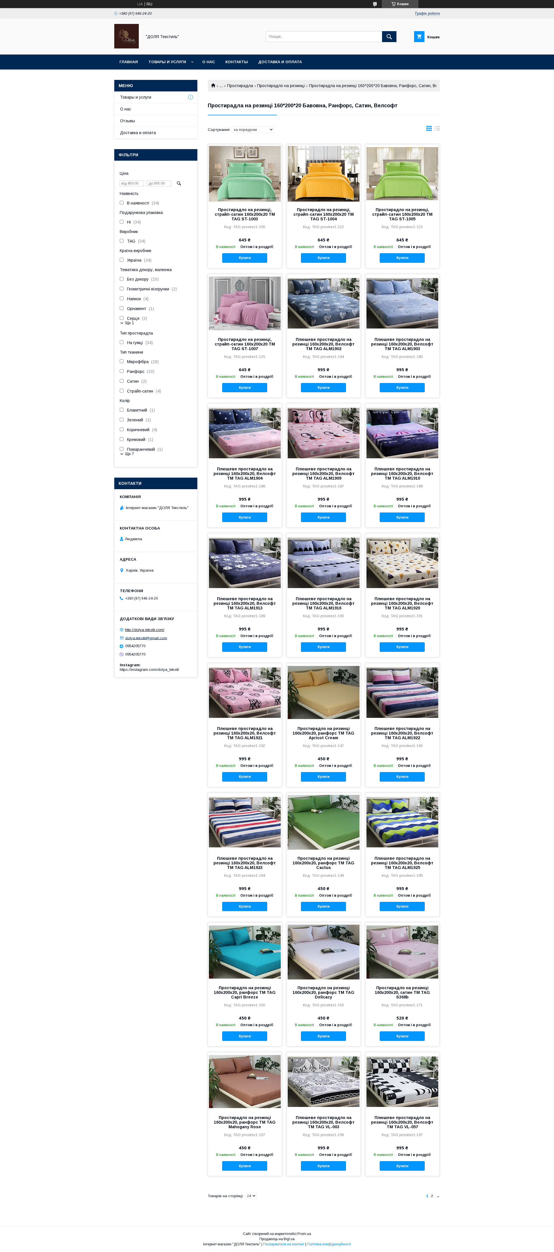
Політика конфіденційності (329, 1244)
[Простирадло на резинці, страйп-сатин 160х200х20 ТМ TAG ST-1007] (245, 303)
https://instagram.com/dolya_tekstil (149, 669)
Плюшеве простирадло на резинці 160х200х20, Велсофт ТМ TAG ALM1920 (402, 603)
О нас (208, 62)
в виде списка (437, 130)
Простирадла (240, 85)
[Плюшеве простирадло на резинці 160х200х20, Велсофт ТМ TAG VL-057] (402, 1081)
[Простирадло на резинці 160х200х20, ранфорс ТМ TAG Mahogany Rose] (245, 1081)
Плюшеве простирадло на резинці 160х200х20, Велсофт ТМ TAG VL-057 (402, 1122)
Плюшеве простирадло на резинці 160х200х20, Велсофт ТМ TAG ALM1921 (245, 733)
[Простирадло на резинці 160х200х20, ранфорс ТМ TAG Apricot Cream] (323, 692)
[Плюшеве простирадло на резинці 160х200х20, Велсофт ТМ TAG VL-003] (323, 1081)
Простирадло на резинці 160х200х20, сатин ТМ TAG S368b (402, 992)
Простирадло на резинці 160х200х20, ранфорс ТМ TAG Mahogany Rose (245, 1122)
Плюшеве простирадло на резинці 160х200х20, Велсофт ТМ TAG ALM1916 (323, 603)
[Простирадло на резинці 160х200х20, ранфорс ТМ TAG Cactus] (323, 822)
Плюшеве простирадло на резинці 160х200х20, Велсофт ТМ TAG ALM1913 (245, 603)
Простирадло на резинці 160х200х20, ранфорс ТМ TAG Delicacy (323, 992)
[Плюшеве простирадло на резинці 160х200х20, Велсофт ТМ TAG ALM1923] (245, 822)
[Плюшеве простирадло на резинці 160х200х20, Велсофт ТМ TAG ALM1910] (402, 432)
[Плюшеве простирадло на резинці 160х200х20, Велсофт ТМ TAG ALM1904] (245, 432)
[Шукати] (389, 36)
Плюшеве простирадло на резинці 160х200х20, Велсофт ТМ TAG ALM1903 (402, 344)
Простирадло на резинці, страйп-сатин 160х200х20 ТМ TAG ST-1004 (323, 214)
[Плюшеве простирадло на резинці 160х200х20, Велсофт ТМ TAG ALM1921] (245, 692)
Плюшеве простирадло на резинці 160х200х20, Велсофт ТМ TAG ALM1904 (245, 473)
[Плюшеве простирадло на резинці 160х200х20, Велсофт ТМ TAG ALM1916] (323, 562)
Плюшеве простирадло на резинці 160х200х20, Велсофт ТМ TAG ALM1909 (323, 473)
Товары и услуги (167, 62)
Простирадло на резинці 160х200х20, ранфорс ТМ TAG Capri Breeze (245, 992)
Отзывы (127, 121)
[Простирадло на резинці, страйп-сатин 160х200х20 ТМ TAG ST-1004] (323, 173)
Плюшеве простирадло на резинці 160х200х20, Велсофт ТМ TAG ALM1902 (323, 344)
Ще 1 (129, 323)
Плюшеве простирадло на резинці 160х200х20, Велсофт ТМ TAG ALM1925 (402, 863)
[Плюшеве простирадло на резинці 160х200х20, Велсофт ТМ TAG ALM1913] (245, 562)
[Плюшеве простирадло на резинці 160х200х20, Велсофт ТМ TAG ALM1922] (402, 692)
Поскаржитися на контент (283, 1244)
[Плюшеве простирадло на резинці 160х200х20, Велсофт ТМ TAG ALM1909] (323, 432)
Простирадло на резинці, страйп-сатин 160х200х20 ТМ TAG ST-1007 (245, 344)
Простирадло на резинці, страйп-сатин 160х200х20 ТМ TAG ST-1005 (402, 214)
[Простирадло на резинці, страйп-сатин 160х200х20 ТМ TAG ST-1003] (245, 173)
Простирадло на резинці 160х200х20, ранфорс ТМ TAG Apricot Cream (323, 733)
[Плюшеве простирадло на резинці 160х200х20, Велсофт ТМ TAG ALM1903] (402, 303)
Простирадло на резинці (281, 85)
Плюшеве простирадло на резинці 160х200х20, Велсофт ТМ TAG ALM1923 (245, 863)
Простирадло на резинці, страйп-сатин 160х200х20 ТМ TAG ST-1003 (245, 214)
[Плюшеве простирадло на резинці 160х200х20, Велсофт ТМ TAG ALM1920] (402, 562)
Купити (245, 258)
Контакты (236, 62)
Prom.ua (304, 1234)
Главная (128, 62)
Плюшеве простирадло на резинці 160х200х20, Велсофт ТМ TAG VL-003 (323, 1122)
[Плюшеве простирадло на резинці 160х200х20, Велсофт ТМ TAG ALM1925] (402, 822)
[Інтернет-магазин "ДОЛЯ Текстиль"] (126, 47)
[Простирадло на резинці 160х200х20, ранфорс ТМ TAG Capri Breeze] (245, 951)
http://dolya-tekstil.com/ (144, 630)
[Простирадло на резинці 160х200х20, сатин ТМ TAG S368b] (402, 951)
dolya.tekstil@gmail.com (146, 638)
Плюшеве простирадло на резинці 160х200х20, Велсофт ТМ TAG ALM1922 (402, 733)
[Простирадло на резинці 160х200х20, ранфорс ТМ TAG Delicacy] (323, 951)
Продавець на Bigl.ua (277, 1239)
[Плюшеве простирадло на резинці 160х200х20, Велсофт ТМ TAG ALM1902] (323, 303)
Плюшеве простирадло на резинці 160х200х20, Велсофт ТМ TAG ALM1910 (402, 473)
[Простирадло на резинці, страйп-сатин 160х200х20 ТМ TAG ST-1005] (402, 173)
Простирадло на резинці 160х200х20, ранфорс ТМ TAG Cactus (323, 863)
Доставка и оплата (280, 62)
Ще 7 (129, 454)
